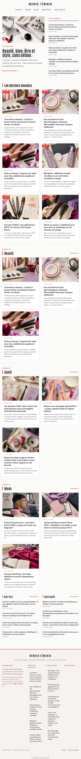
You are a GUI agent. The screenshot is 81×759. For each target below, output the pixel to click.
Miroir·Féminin (40, 655)
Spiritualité (59, 10)
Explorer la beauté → (10, 71)
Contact (63, 750)
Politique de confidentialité (40, 758)
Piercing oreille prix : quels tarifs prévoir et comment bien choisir (53, 735)
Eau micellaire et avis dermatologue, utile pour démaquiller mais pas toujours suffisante (36, 693)
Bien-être (46, 10)
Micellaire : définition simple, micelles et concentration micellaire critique (36, 725)
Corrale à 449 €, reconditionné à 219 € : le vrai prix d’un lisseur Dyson (36, 738)
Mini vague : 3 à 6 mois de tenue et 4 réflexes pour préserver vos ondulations (54, 675)
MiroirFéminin (40, 4)
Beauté (19, 10)
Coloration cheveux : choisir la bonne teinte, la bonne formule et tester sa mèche (36, 677)
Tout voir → (74, 253)
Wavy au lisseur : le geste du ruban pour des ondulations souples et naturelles (36, 710)
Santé (28, 10)
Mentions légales (73, 750)
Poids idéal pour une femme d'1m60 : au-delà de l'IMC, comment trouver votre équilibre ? (54, 702)
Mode (36, 10)
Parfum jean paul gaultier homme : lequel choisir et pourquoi (54, 688)
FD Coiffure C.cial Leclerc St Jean (12, 677)
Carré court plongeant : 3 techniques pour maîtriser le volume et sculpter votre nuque (53, 719)
